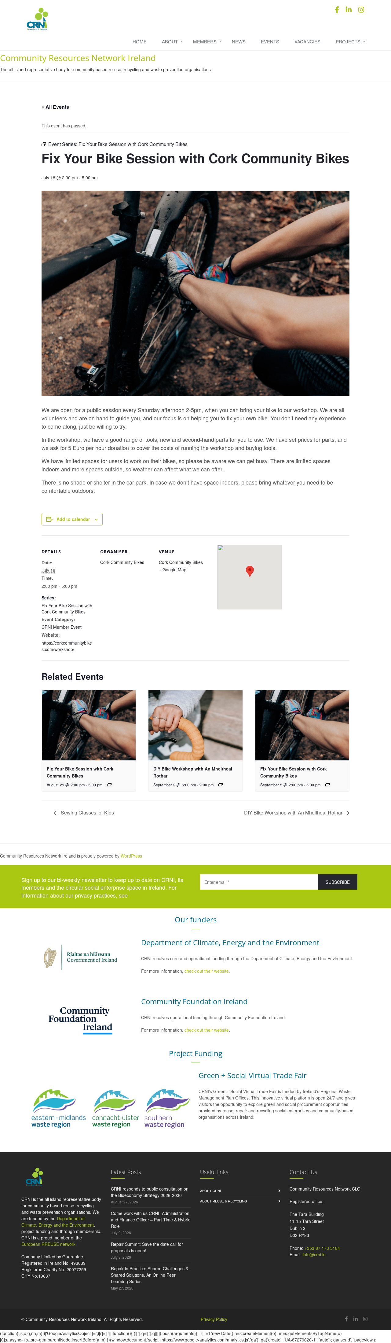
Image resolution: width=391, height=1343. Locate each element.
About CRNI (210, 1190)
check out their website (207, 1030)
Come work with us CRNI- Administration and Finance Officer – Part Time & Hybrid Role (151, 1219)
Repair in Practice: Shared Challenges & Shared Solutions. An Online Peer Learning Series (149, 1274)
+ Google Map (172, 569)
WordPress (131, 856)
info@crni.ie (314, 1254)
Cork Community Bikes (122, 562)
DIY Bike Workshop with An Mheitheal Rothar (294, 812)
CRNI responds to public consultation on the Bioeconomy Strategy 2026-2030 (149, 1192)
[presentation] (89, 725)
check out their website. (208, 971)
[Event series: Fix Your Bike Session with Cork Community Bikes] (109, 784)
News (239, 41)
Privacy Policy (214, 1319)
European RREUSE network (48, 1244)
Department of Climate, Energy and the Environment (57, 1221)
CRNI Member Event (62, 627)
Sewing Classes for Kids (87, 812)
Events (270, 41)
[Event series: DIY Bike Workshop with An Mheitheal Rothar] (220, 784)
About (170, 41)
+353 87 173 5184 (322, 1248)
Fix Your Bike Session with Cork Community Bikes (67, 608)
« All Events (55, 106)
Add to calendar (73, 519)
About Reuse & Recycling (223, 1200)
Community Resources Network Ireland (78, 58)
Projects (348, 41)
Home (140, 41)
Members (205, 41)
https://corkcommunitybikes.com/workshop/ (67, 646)
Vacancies (307, 41)
